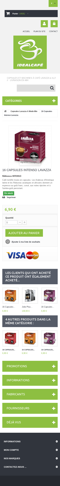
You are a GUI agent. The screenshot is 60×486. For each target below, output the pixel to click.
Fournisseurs (18, 408)
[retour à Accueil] (5, 111)
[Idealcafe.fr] (30, 52)
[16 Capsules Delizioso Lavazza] (10, 295)
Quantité (9, 218)
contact (53, 31)
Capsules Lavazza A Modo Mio (24, 111)
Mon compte (11, 450)
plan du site (39, 31)
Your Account (44, 23)
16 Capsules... (8, 307)
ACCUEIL (26, 31)
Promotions (17, 366)
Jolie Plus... (27, 307)
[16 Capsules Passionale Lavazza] (10, 338)
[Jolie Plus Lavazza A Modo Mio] (30, 295)
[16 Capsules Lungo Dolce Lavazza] (49, 295)
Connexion (54, 23)
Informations (18, 380)
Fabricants (16, 394)
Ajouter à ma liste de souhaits (25, 242)
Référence (7, 176)
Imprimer (11, 197)
